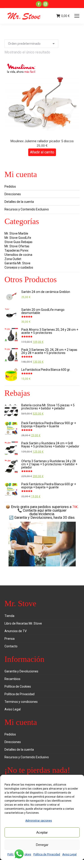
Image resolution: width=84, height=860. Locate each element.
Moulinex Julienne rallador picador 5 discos (42, 141)
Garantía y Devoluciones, (33, 517)
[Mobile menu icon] (77, 16)
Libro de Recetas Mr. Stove (23, 623)
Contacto (10, 646)
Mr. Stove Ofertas (16, 246)
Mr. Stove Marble (16, 233)
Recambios (12, 678)
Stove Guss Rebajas (18, 242)
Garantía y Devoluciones (21, 671)
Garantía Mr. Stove (17, 263)
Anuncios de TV (15, 631)
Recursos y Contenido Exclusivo (26, 209)
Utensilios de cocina (18, 254)
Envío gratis (20, 507)
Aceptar (42, 832)
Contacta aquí (33, 510)
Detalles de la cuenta (19, 201)
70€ (75, 507)
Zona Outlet (12, 259)
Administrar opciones (38, 820)
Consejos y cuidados (18, 267)
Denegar (42, 845)
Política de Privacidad (46, 854)
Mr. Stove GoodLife (17, 237)
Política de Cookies (17, 686)
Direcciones (12, 194)
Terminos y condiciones (21, 701)
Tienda (9, 615)
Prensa (9, 638)
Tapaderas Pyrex (16, 250)
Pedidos (10, 186)
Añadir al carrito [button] (42, 152)
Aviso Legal (69, 854)
